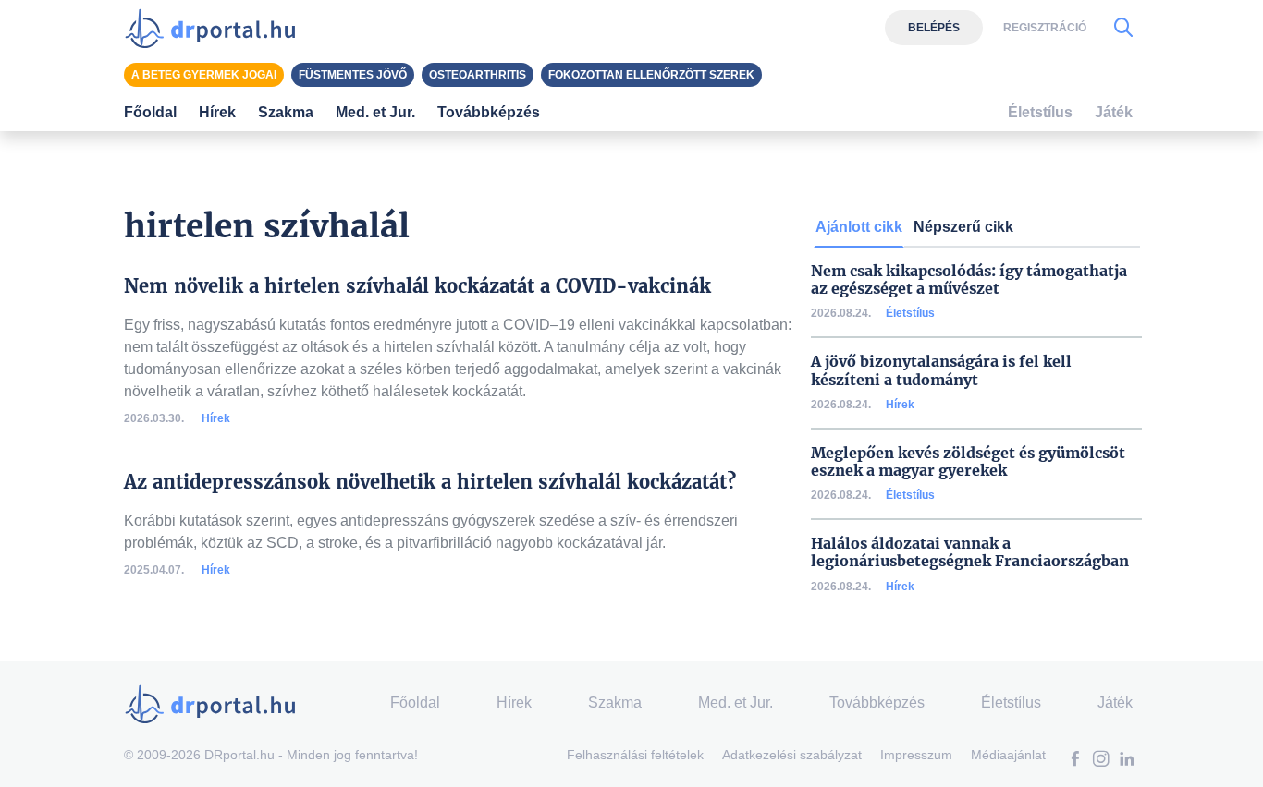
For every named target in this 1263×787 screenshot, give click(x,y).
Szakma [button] (285, 112)
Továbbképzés (488, 112)
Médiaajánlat (1008, 754)
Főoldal (150, 112)
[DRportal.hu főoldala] (216, 27)
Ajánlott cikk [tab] (858, 227)
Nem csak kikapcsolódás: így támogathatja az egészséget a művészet (969, 279)
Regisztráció (1044, 27)
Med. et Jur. (735, 702)
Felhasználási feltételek (635, 754)
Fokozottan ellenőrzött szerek (651, 74)
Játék (1114, 112)
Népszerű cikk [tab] (963, 227)
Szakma (615, 702)
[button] (1075, 760)
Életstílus (910, 313)
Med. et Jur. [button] (375, 112)
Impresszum (916, 754)
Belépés (934, 27)
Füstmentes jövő (353, 74)
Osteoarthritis (477, 74)
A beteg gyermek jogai (203, 74)
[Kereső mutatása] (1123, 27)
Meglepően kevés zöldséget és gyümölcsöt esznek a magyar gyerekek (968, 461)
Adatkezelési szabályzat (792, 754)
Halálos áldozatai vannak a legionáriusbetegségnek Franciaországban (970, 552)
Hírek (216, 418)
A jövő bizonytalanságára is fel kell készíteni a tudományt (941, 370)
